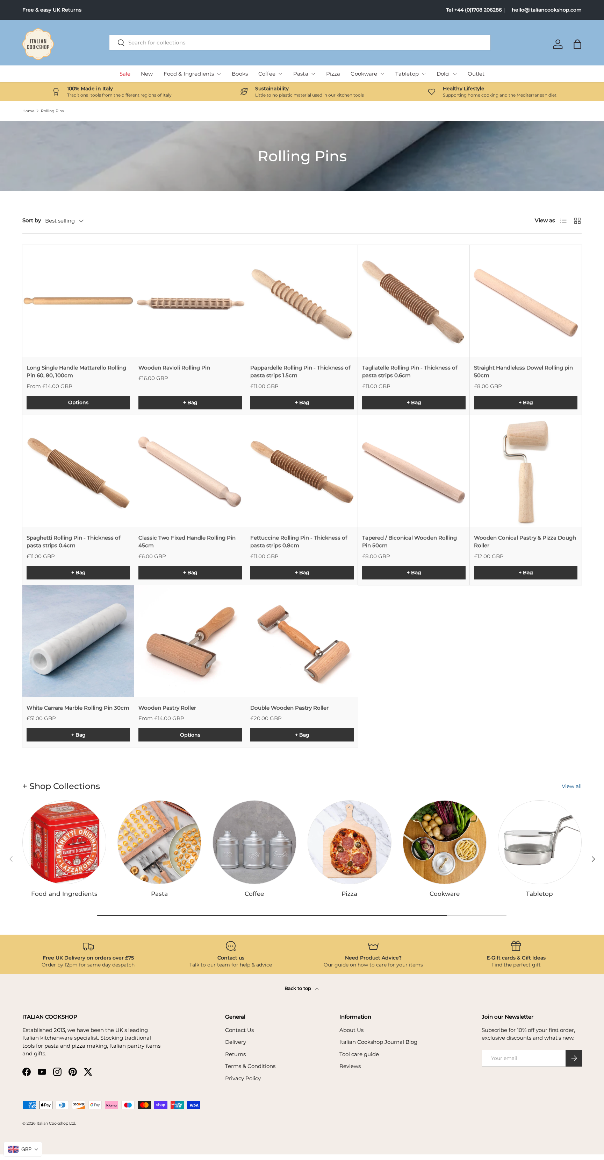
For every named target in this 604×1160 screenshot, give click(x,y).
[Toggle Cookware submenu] (382, 74)
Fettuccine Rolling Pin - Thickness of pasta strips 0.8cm (298, 541)
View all (572, 786)
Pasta (300, 73)
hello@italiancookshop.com (547, 10)
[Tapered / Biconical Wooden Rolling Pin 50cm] (414, 471)
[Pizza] (349, 842)
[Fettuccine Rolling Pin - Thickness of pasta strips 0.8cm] (302, 471)
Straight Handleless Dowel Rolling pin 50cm (523, 371)
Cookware (364, 73)
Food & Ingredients (189, 73)
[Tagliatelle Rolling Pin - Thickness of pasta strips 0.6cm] (414, 301)
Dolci (443, 73)
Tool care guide (359, 1054)
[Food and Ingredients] (64, 842)
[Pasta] (159, 842)
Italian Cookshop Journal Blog (378, 1042)
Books (240, 73)
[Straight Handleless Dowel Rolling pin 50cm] (526, 301)
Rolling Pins (52, 111)
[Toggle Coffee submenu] (280, 74)
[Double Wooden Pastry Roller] (302, 641)
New (147, 73)
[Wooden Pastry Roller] (190, 641)
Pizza (333, 73)
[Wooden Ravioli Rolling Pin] (190, 301)
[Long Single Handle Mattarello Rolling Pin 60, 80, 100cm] (78, 301)
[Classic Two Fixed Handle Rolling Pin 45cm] (190, 471)
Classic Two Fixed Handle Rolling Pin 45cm (187, 541)
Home (28, 111)
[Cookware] (444, 842)
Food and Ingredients (64, 893)
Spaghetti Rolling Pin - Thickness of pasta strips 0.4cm (73, 541)
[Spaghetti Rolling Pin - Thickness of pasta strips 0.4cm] (78, 471)
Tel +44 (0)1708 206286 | (475, 10)
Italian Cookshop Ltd (56, 1123)
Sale (125, 73)
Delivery (235, 1042)
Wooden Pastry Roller (167, 707)
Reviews (350, 1066)
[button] (577, 44)
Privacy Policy (243, 1078)
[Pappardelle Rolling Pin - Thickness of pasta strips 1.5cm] (302, 301)
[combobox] (300, 42)
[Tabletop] (539, 842)
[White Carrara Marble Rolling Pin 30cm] (78, 641)
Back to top (298, 988)
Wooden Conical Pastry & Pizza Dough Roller (525, 541)
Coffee (266, 73)
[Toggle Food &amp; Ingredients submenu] (219, 74)
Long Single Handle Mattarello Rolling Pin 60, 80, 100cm (76, 371)
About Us (351, 1030)
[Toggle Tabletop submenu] (423, 74)
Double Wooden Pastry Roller (289, 707)
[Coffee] (254, 842)
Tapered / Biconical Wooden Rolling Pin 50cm (409, 541)
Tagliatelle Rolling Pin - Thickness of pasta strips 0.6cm (409, 371)
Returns (235, 1054)
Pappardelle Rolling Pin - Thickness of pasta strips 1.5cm (300, 371)
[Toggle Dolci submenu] (455, 74)
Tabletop (407, 73)
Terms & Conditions (250, 1066)
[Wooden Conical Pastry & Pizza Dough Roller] (526, 471)
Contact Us (239, 1030)
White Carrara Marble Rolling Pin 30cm (78, 707)
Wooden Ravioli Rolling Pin (174, 367)
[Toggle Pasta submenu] (313, 74)
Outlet (476, 73)
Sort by (31, 220)
